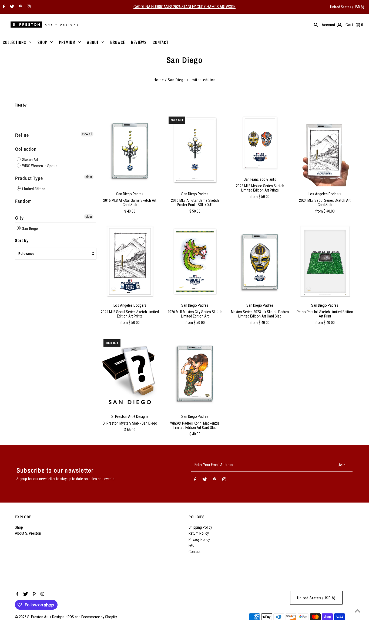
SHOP (42, 42)
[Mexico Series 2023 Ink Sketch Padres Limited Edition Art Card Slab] (260, 261)
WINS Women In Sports (39, 166)
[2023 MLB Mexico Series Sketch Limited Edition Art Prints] (260, 143)
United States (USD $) (347, 7)
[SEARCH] (316, 24)
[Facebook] (3, 7)
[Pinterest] (20, 7)
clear (88, 177)
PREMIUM (67, 42)
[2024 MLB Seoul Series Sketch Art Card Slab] (325, 150)
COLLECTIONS (14, 42)
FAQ (191, 545)
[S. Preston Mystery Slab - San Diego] (130, 373)
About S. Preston (28, 533)
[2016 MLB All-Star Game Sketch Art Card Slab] (130, 150)
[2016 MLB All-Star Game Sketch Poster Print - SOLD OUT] (195, 150)
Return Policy (199, 533)
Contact (195, 551)
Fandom (23, 201)
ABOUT (93, 42)
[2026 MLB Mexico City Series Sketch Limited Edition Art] (195, 261)
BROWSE (117, 42)
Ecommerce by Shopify (99, 617)
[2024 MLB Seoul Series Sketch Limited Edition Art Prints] (130, 261)
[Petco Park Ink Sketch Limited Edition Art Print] (325, 261)
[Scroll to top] (357, 611)
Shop (19, 527)
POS (71, 617)
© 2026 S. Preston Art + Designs (40, 617)
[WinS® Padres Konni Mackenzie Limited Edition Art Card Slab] (195, 373)
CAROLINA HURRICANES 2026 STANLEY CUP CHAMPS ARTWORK (184, 6)
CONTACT (160, 42)
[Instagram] (28, 7)
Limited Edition (33, 189)
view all (87, 134)
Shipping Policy (200, 527)
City (19, 217)
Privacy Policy (199, 539)
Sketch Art (29, 160)
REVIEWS (138, 42)
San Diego (177, 80)
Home (159, 80)
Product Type (29, 178)
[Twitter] (11, 7)
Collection (26, 149)
